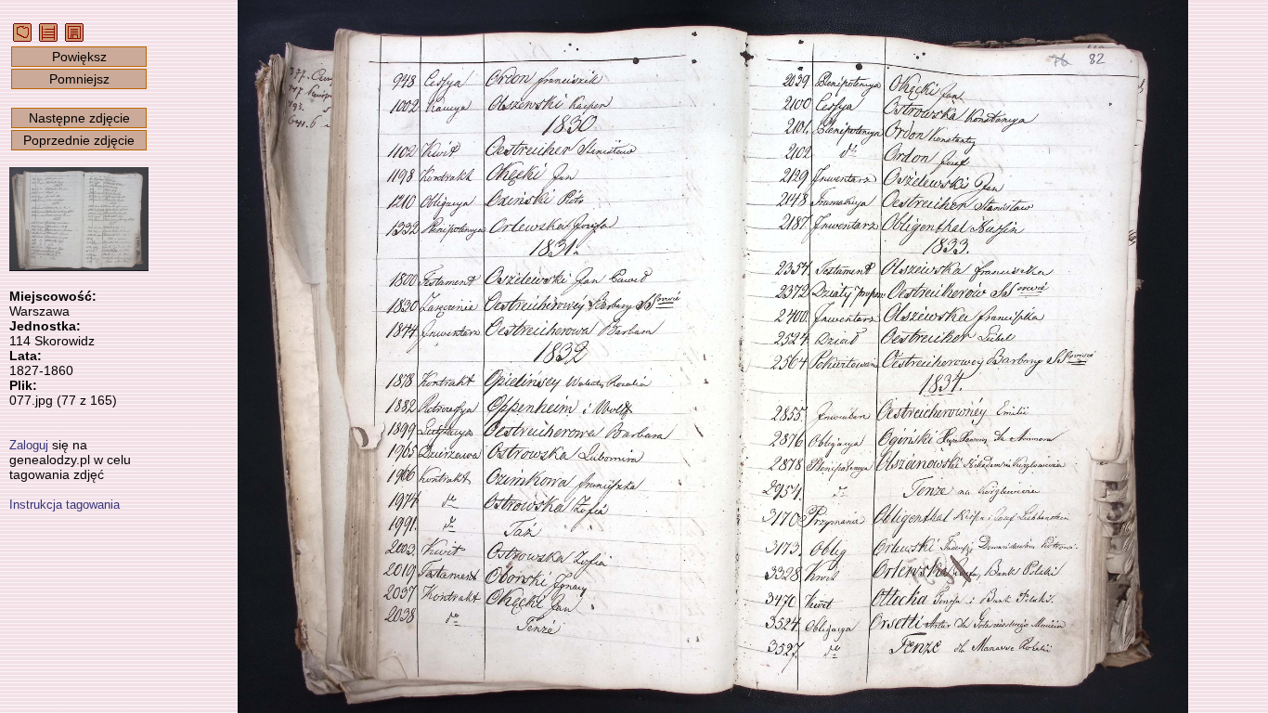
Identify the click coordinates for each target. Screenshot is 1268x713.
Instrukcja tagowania (64, 505)
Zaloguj (28, 445)
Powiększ (79, 56)
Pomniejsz (79, 78)
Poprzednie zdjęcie (79, 140)
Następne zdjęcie (79, 117)
